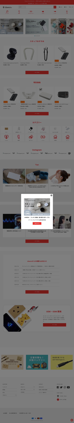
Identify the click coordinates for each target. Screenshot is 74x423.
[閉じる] (51, 195)
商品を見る (37, 223)
